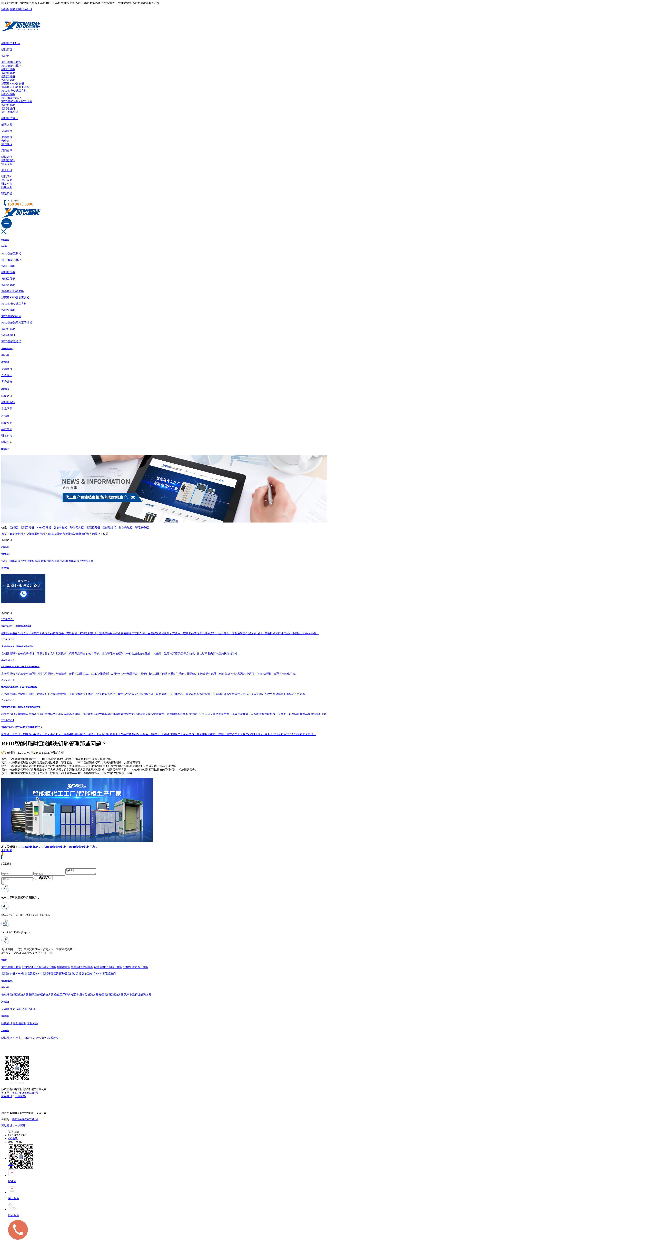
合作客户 (6, 140)
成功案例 (6, 130)
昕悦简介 (6, 176)
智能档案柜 (93, 527)
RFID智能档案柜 (11, 97)
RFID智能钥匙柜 (28, 846)
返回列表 (6, 850)
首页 (4, 533)
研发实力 (6, 183)
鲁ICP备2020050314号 (25, 1092)
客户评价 (6, 144)
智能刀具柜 (8, 69)
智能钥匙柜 (8, 80)
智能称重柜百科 (35, 533)
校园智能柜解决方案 (111, 994)
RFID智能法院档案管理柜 (16, 101)
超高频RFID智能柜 (12, 83)
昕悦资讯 (6, 156)
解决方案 (6, 124)
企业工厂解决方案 (65, 994)
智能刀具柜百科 (50, 561)
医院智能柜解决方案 (41, 994)
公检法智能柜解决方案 (14, 994)
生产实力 (6, 180)
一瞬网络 (20, 1096)
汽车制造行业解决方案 (137, 994)
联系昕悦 (26, 9)
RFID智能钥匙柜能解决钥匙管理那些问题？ (74, 533)
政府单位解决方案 (87, 994)
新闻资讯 (6, 150)
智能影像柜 (8, 104)
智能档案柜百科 (69, 561)
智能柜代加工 (9, 118)
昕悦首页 (6, 49)
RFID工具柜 (44, 527)
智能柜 (5, 9)
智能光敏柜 (8, 94)
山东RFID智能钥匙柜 (53, 846)
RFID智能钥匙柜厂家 (82, 846)
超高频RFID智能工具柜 (15, 87)
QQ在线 (13, 1138)
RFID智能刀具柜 (11, 65)
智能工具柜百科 (10, 561)
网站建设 (6, 1096)
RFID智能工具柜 (11, 62)
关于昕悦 (6, 170)
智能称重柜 (8, 72)
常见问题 (6, 164)
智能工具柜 (8, 76)
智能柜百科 (8, 160)
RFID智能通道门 (11, 112)
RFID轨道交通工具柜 (14, 90)
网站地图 (15, 9)
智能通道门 (8, 108)
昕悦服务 (6, 187)
